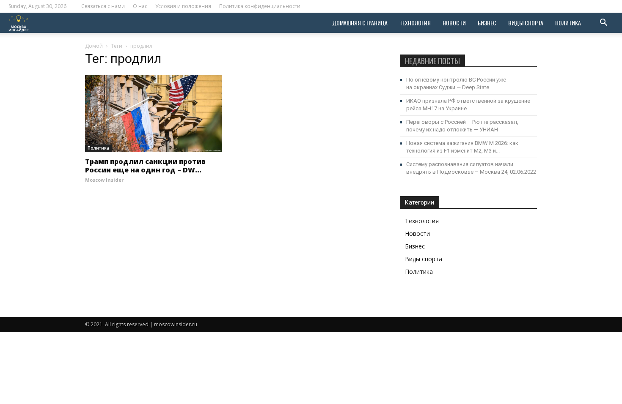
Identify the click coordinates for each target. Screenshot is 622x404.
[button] (603, 23)
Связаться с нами (103, 6)
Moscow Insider (104, 180)
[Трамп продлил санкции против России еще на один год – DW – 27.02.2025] (153, 113)
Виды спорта (525, 22)
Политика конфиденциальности (259, 6)
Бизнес (487, 22)
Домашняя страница (360, 22)
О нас (140, 6)
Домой (94, 45)
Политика (568, 22)
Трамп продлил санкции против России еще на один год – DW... (145, 166)
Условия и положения (183, 6)
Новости (454, 22)
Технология (415, 22)
